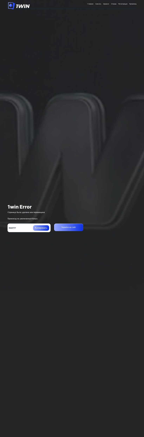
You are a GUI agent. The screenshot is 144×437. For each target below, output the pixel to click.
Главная (90, 4)
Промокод (132, 4)
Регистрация (122, 4)
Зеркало (106, 4)
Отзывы (113, 4)
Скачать (98, 4)
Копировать (41, 228)
